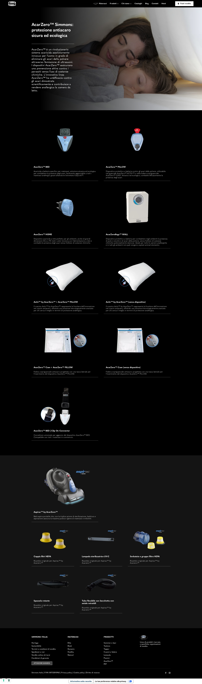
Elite (69, 643)
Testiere (107, 646)
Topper (106, 649)
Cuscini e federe (110, 652)
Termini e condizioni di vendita (44, 649)
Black (70, 646)
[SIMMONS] (12, 2)
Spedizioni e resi (38, 652)
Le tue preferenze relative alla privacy (110, 681)
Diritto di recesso (93, 673)
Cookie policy (79, 673)
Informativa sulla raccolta (81, 681)
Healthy (71, 652)
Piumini (107, 658)
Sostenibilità (36, 646)
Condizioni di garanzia (40, 658)
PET (105, 664)
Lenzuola (107, 655)
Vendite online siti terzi (41, 655)
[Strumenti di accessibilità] (9, 680)
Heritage (35, 643)
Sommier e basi (110, 643)
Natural (71, 655)
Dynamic (71, 649)
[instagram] (169, 673)
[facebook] (166, 673)
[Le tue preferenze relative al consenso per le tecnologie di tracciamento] (4, 680)
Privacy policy (66, 673)
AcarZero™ (108, 661)
